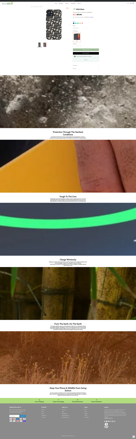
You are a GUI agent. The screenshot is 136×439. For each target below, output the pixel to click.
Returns (42, 413)
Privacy (85, 411)
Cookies (85, 415)
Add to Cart (86, 49)
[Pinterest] (112, 421)
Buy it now (86, 53)
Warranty (43, 409)
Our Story (64, 409)
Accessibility (86, 417)
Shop (56, 3)
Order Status (43, 415)
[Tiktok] (114, 421)
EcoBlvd (65, 435)
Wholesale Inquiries (65, 417)
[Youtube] (108, 421)
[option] (54, 24)
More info (86, 59)
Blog (63, 411)
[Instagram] (110, 421)
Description (75, 65)
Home (32, 6)
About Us (79, 3)
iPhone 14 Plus (36, 6)
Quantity (74, 43)
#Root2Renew (64, 413)
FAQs (42, 411)
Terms (85, 409)
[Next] (69, 24)
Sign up (22, 416)
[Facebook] (106, 421)
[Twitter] (105, 421)
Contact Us (43, 417)
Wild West (40, 6)
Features (74, 68)
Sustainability (73, 3)
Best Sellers (61, 3)
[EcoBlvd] (7, 3)
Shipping (85, 413)
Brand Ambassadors (65, 415)
